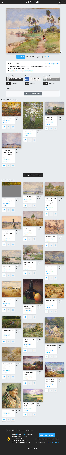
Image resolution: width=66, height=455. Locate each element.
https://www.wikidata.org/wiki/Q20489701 (22, 70)
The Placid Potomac (51, 300)
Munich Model (6, 411)
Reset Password (54, 442)
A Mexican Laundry (51, 345)
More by (33, 175)
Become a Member (46, 435)
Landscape (48, 236)
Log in (47, 442)
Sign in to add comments (33, 93)
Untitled (5, 266)
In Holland (27, 197)
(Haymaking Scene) (8, 299)
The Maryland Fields (29, 404)
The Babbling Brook (8, 330)
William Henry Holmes (52, 63)
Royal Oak (5, 118)
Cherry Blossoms (28, 262)
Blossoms (26, 131)
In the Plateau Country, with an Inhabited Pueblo (7, 152)
